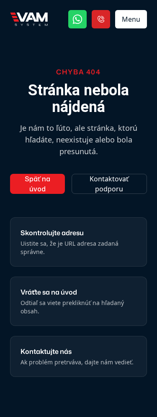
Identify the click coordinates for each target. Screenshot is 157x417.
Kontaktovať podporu (109, 183)
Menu (131, 19)
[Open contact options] (101, 19)
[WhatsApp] (77, 19)
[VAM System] (29, 19)
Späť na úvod (37, 183)
